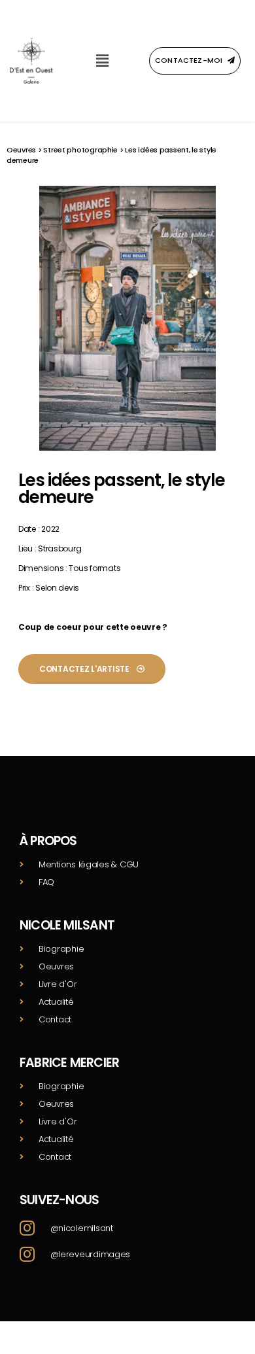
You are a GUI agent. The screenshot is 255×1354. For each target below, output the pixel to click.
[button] (102, 60)
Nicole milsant (67, 925)
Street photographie (80, 150)
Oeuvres (21, 150)
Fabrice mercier (69, 1062)
